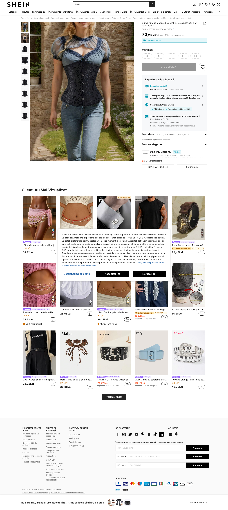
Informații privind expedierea (53, 435)
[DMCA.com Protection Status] (125, 490)
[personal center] (195, 4)
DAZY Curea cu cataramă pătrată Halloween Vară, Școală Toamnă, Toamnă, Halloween (151, 379)
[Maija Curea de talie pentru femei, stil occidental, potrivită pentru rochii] (76, 352)
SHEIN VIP (50, 460)
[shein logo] (18, 4)
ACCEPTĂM (121, 478)
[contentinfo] (162, 484)
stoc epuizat (169, 66)
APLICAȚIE (173, 428)
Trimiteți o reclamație (31, 462)
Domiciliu (25, 18)
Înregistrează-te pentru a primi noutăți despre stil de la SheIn (149, 442)
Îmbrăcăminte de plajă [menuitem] (86, 12)
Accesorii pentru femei (60, 18)
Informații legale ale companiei (30, 435)
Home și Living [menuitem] (120, 12)
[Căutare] (152, 4)
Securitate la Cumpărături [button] (162, 105)
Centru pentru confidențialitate (35, 493)
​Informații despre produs (53, 474)
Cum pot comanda (53, 447)
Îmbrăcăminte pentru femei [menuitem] (60, 12)
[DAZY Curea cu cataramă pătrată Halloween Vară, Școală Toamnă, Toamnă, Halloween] (151, 352)
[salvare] (203, 67)
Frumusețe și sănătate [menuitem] (213, 12)
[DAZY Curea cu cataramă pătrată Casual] (39, 352)
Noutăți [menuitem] (25, 12)
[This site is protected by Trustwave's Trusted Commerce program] (118, 490)
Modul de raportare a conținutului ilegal (54, 464)
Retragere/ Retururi (54, 443)
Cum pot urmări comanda (52, 451)
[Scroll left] (215, 12)
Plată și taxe (74, 438)
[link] (200, 4)
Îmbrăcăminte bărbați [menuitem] (140, 12)
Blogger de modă (29, 449)
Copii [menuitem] (176, 12)
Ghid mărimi (51, 456)
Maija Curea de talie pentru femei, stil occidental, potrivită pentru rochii (76, 379)
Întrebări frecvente (76, 446)
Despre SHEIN (28, 440)
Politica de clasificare (55, 469)
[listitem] (39, 226)
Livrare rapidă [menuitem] (38, 12)
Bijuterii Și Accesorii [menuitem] (191, 12)
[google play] (176, 436)
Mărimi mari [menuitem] (105, 12)
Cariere (25, 453)
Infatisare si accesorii (40, 18)
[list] (140, 434)
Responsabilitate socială (29, 444)
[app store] (170, 436)
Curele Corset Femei (122, 18)
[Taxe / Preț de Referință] (157, 35)
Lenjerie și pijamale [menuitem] (162, 12)
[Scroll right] (219, 12)
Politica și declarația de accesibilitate (55, 479)
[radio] (147, 56)
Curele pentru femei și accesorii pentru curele (92, 18)
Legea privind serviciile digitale (32, 457)
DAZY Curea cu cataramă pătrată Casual (39, 379)
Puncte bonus (75, 442)
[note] (33, 324)
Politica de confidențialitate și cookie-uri (68, 493)
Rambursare (51, 440)
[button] (213, 4)
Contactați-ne (74, 435)
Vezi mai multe (114, 396)
